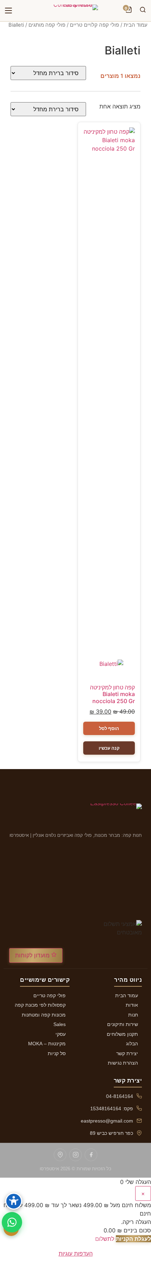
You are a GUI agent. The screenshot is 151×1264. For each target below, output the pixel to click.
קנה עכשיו (109, 748)
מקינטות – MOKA (47, 1043)
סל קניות (57, 1053)
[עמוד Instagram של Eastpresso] (75, 1155)
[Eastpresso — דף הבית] (75, 10)
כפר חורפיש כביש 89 (111, 1133)
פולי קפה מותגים (46, 25)
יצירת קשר (127, 1053)
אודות (132, 1004)
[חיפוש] (143, 11)
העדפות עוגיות (76, 1253)
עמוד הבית (135, 25)
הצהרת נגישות (123, 1062)
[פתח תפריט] (8, 11)
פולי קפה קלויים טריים (94, 25)
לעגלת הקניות (133, 1238)
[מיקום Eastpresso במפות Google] (60, 1155)
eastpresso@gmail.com (107, 1121)
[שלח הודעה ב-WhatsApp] (12, 1222)
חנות (133, 1014)
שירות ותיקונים (122, 1024)
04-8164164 (119, 1096)
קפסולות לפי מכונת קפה (40, 1004)
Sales (59, 1024)
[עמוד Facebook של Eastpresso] (91, 1155)
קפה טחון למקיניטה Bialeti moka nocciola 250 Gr (112, 694)
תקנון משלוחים (122, 1034)
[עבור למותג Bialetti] (109, 669)
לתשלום (104, 1238)
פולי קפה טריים (49, 995)
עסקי (60, 1034)
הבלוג (132, 1043)
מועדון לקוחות (33, 955)
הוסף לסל (109, 728)
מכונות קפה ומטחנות (44, 1014)
